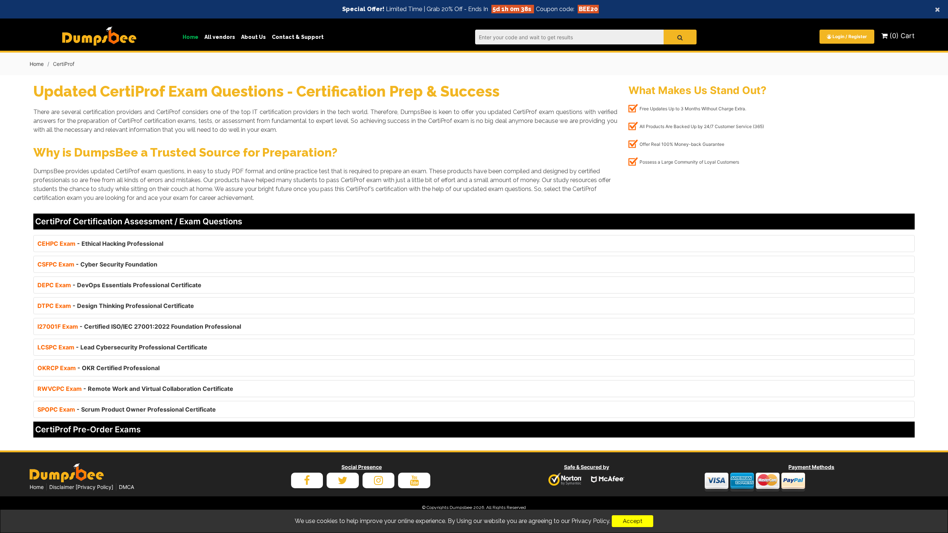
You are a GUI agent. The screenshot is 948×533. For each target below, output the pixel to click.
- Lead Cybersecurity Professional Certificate (122, 347)
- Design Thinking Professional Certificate (115, 305)
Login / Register (849, 36)
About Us (253, 37)
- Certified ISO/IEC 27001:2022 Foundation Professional (139, 326)
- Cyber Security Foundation (97, 264)
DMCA (126, 487)
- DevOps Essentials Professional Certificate (119, 285)
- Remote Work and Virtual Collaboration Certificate (135, 388)
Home (190, 37)
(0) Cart (901, 36)
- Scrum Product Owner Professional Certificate (126, 409)
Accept (632, 521)
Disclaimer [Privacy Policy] (81, 487)
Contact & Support (298, 37)
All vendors (219, 37)
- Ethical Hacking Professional (100, 243)
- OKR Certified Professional (98, 368)
